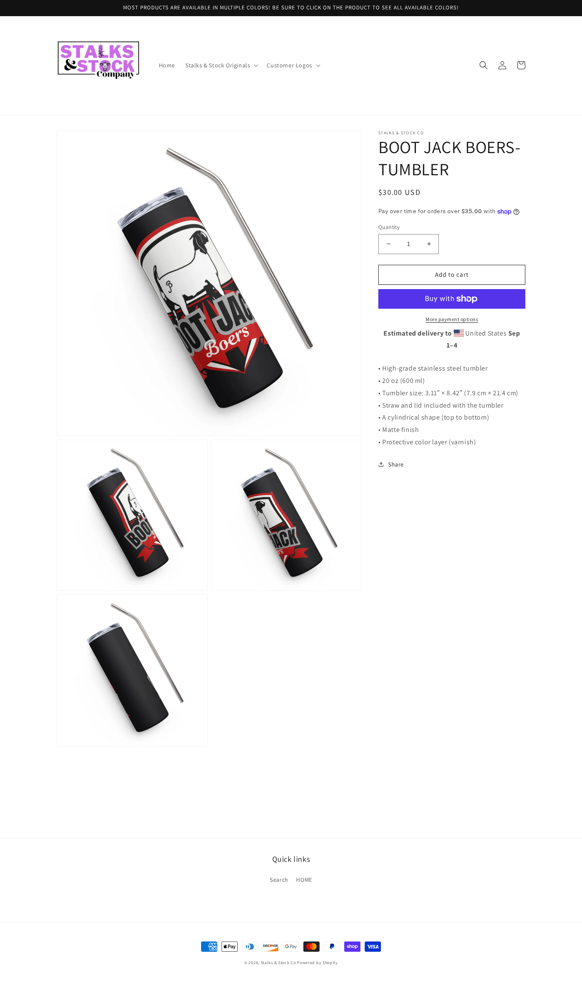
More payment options (452, 319)
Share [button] (396, 464)
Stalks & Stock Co (278, 962)
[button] (221, 65)
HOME (304, 880)
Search (279, 880)
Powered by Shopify (317, 962)
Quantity (389, 227)
